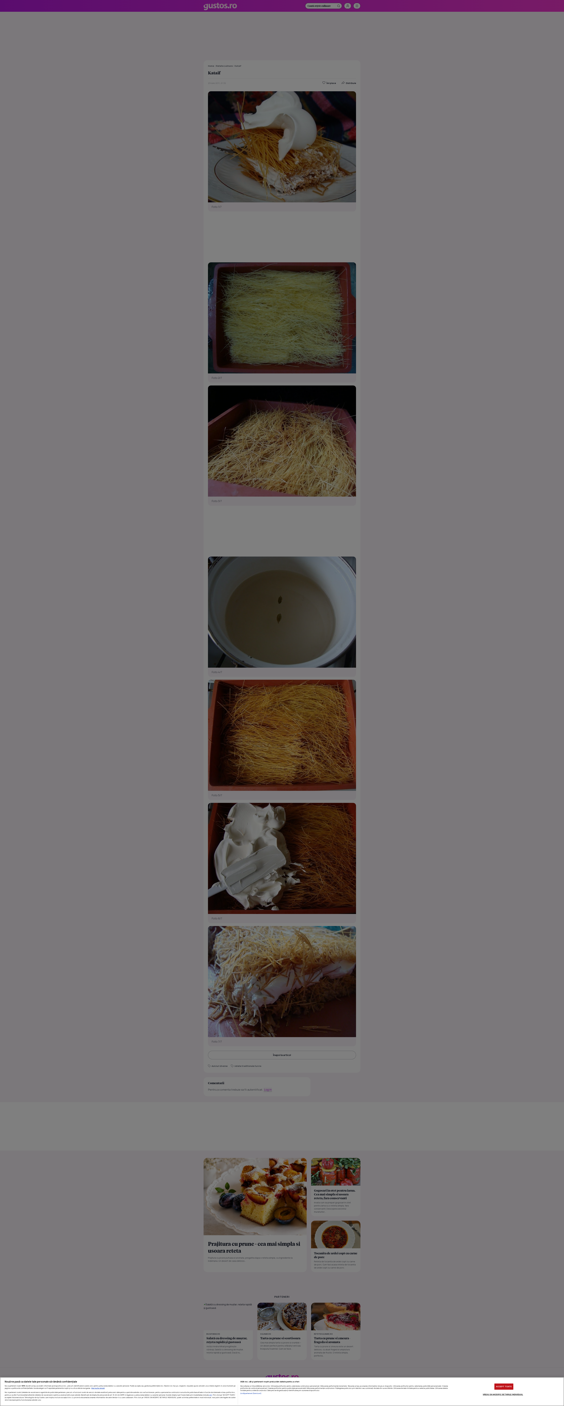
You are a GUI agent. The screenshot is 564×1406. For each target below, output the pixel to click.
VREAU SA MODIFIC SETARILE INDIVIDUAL (503, 1394)
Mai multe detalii (98, 1388)
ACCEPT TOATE (504, 1386)
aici (210, 1395)
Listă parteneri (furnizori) (250, 1393)
